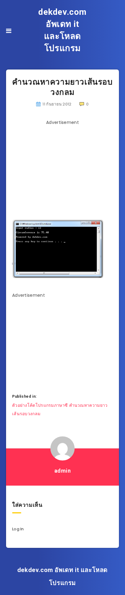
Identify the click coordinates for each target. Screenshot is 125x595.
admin (62, 470)
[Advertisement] (63, 170)
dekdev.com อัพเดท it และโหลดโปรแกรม (62, 30)
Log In (18, 529)
